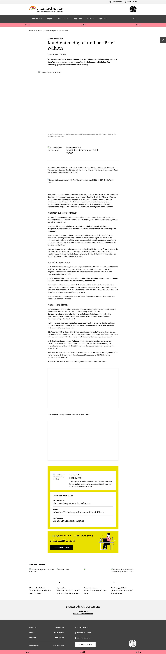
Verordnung (102, 202)
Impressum (60, 627)
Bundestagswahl (110, 229)
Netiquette (59, 638)
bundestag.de (34, 646)
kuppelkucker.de (58, 646)
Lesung (77, 361)
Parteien (58, 199)
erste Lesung (59, 414)
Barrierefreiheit (81, 627)
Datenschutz (59, 633)
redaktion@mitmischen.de (83, 614)
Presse (31, 633)
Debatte (53, 361)
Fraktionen (76, 341)
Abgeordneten (59, 341)
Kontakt (32, 638)
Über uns (33, 627)
